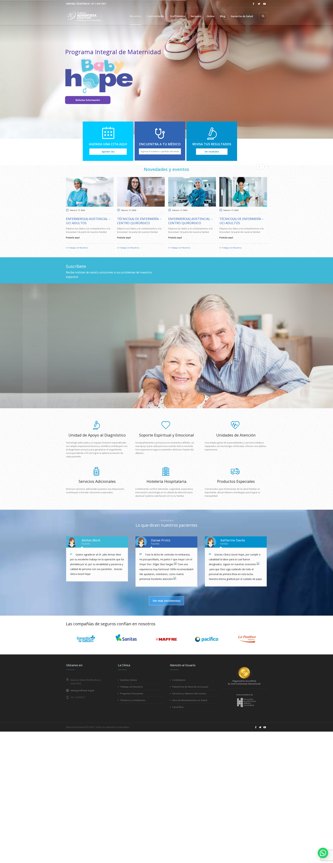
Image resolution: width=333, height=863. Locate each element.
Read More (225, 244)
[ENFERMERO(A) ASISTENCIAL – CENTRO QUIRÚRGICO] (141, 192)
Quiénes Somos (128, 686)
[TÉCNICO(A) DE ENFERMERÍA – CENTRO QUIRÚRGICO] (90, 192)
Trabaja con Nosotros (78, 247)
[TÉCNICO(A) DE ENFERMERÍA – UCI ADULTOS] (192, 192)
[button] (323, 853)
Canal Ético (178, 713)
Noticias (257, 254)
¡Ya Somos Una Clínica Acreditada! (235, 221)
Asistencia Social (229, 254)
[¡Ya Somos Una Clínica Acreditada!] (243, 192)
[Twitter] (259, 4)
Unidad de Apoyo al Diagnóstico (97, 442)
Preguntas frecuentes (131, 700)
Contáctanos (179, 686)
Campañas (247, 254)
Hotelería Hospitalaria (166, 488)
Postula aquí (73, 237)
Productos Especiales (236, 488)
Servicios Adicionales (97, 488)
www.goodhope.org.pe (82, 697)
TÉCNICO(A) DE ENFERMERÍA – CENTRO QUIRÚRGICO (88, 221)
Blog (240, 254)
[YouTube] (264, 4)
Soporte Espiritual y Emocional (166, 442)
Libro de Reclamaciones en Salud (189, 707)
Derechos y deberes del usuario (189, 700)
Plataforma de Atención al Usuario (190, 693)
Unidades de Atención (236, 442)
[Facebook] (253, 4)
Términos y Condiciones (132, 707)
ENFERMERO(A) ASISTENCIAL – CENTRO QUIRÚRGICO (139, 221)
